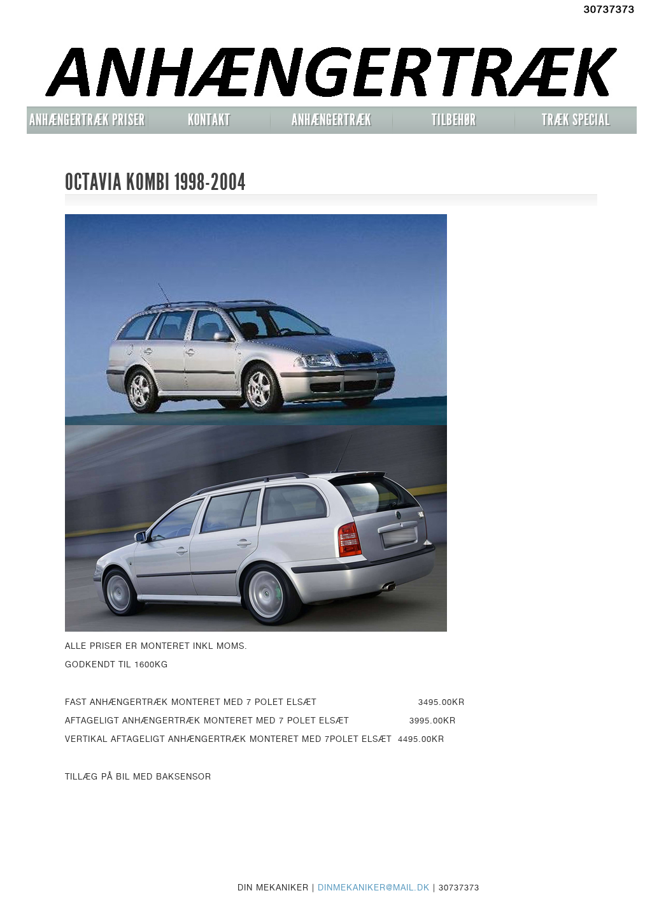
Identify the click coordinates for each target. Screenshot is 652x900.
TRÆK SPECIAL (576, 120)
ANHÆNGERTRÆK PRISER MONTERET (87, 122)
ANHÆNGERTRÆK (331, 120)
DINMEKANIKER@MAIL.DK (374, 887)
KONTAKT (209, 120)
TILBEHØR (454, 120)
